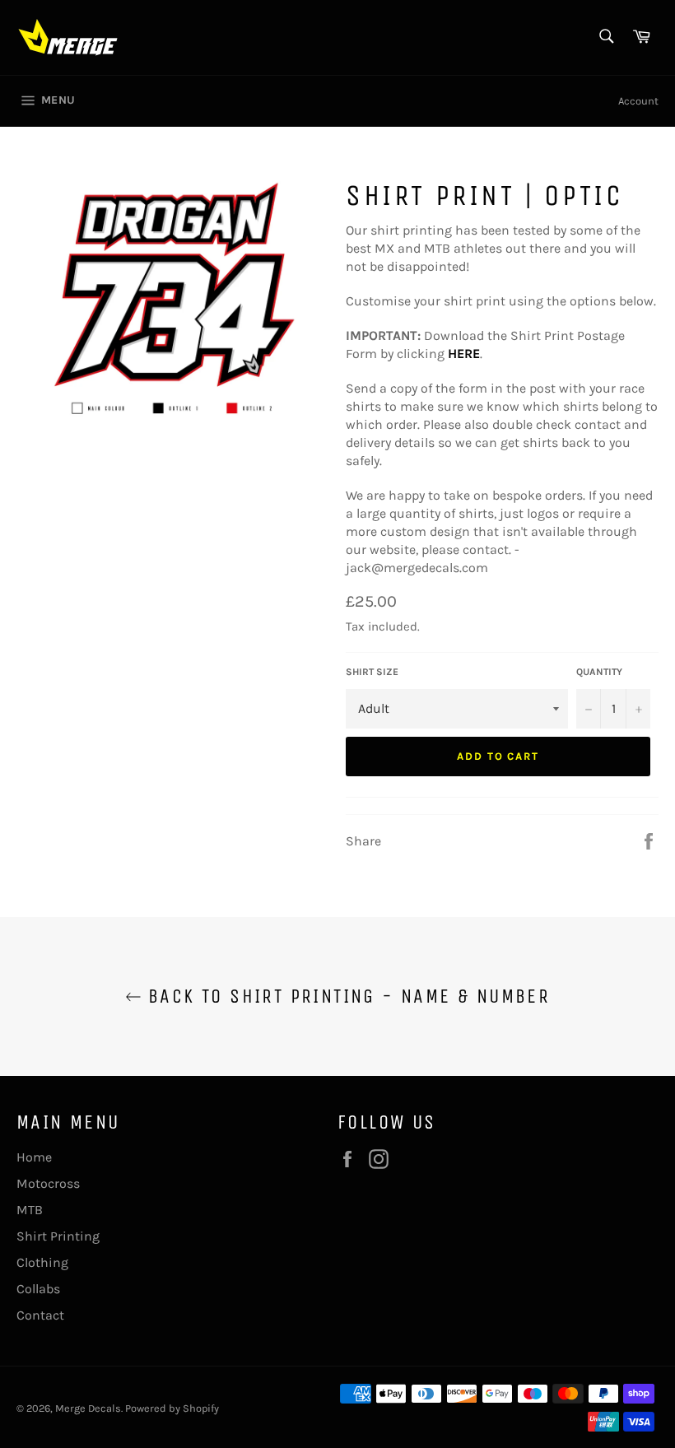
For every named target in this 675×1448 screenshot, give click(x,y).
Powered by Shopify (172, 1408)
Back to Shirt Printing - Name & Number (346, 996)
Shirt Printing (58, 1236)
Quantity (599, 671)
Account (638, 101)
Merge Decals (88, 1408)
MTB (29, 1210)
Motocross (48, 1183)
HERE (464, 353)
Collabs (38, 1289)
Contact (40, 1315)
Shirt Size (372, 671)
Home (34, 1157)
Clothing (42, 1262)
